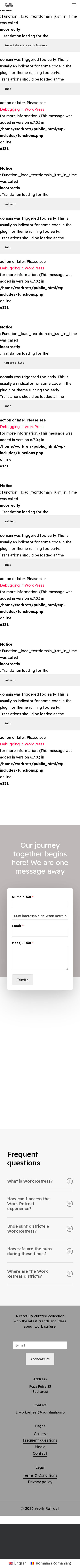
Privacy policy (40, 1481)
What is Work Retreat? (30, 1181)
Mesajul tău (22, 943)
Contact (40, 1453)
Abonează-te (40, 1359)
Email (18, 926)
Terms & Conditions (40, 1475)
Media (40, 1446)
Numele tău (22, 897)
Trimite (23, 980)
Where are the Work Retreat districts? (27, 1274)
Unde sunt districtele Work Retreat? (28, 1229)
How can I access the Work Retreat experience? (28, 1203)
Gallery (40, 1433)
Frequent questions (40, 1440)
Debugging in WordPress (22, 109)
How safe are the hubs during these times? (29, 1251)
